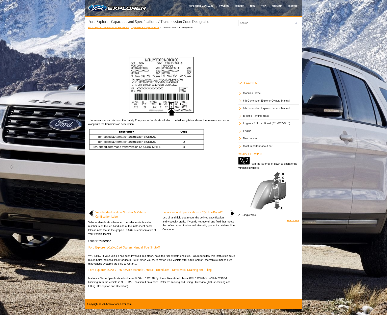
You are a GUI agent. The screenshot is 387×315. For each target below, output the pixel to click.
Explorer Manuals (201, 6)
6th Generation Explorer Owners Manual (266, 100)
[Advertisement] (161, 41)
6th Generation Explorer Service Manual (266, 108)
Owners (224, 6)
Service (239, 6)
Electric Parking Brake (256, 115)
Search (292, 6)
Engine (247, 130)
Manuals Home (252, 93)
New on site (250, 138)
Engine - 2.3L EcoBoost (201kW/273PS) (266, 123)
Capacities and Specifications (145, 27)
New (252, 6)
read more (293, 220)
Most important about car (257, 146)
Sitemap (277, 6)
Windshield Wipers (250, 154)
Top (263, 6)
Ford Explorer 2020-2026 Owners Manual (108, 27)
